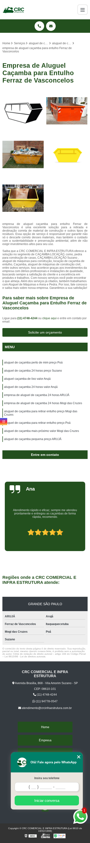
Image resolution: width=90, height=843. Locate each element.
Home (45, 727)
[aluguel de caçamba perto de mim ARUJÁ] (67, 111)
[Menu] (82, 9)
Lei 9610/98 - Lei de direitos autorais (25, 656)
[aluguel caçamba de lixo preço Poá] (23, 111)
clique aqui (49, 318)
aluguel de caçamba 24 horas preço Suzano (33, 370)
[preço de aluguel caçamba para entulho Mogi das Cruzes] (67, 154)
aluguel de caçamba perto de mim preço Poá (33, 362)
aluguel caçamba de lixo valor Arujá (27, 378)
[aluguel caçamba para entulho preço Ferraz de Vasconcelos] (23, 154)
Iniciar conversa (46, 800)
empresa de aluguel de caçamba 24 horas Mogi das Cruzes (43, 403)
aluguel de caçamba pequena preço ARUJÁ (32, 439)
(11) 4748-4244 (27, 318)
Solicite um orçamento (45, 332)
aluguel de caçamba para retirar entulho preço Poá (37, 422)
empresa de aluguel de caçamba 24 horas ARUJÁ (36, 395)
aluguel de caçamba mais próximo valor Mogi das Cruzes (41, 431)
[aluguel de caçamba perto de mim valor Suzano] (23, 198)
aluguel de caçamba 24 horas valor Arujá (31, 387)
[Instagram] (3, 421)
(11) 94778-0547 (46, 701)
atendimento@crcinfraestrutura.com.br (46, 708)
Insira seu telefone (47, 778)
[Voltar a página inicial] (13, 9)
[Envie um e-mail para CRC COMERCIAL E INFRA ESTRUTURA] (51, 26)
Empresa (45, 740)
